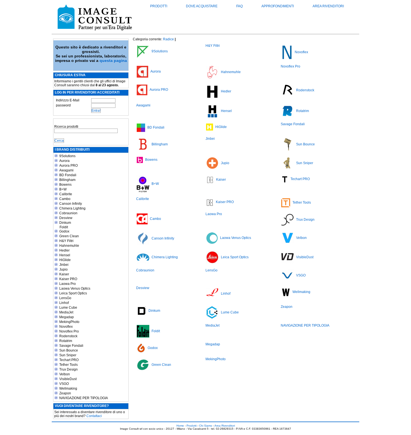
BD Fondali (67, 175)
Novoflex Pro (69, 331)
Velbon (64, 374)
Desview (65, 218)
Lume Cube (68, 308)
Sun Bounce (68, 350)
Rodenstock (68, 336)
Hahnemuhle (69, 246)
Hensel (64, 255)
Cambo (64, 199)
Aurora (64, 161)
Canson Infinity (70, 204)
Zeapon (65, 393)
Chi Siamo (205, 425)
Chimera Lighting (72, 208)
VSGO (64, 384)
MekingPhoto (69, 322)
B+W (63, 189)
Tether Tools (68, 365)
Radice (168, 39)
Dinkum (65, 223)
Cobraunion (68, 213)
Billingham (67, 180)
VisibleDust (68, 379)
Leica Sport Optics (73, 293)
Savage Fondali (71, 346)
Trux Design (68, 369)
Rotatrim (65, 341)
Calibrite (65, 194)
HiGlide (65, 260)
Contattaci (94, 416)
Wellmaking (68, 388)
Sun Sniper (67, 355)
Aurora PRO (68, 166)
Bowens (65, 185)
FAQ (239, 6)
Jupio (63, 269)
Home (180, 425)
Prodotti (158, 6)
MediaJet (66, 312)
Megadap (66, 317)
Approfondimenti (277, 6)
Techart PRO (69, 360)
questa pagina (113, 60)
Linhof (64, 303)
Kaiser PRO (68, 279)
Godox (64, 231)
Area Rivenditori (328, 6)
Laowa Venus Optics (74, 288)
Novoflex (66, 327)
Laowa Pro (67, 284)
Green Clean (69, 236)
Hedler (64, 250)
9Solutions (67, 156)
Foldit (64, 227)
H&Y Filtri (66, 241)
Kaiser (64, 274)
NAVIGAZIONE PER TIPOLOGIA (83, 398)
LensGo (65, 298)
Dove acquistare (202, 6)
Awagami (66, 170)
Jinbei (63, 265)
